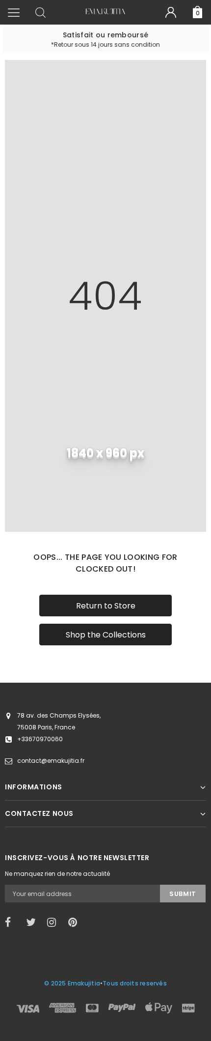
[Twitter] (33, 922)
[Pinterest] (75, 922)
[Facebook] (12, 922)
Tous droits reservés (135, 983)
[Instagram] (54, 922)
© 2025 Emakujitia (72, 983)
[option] (105, 40)
